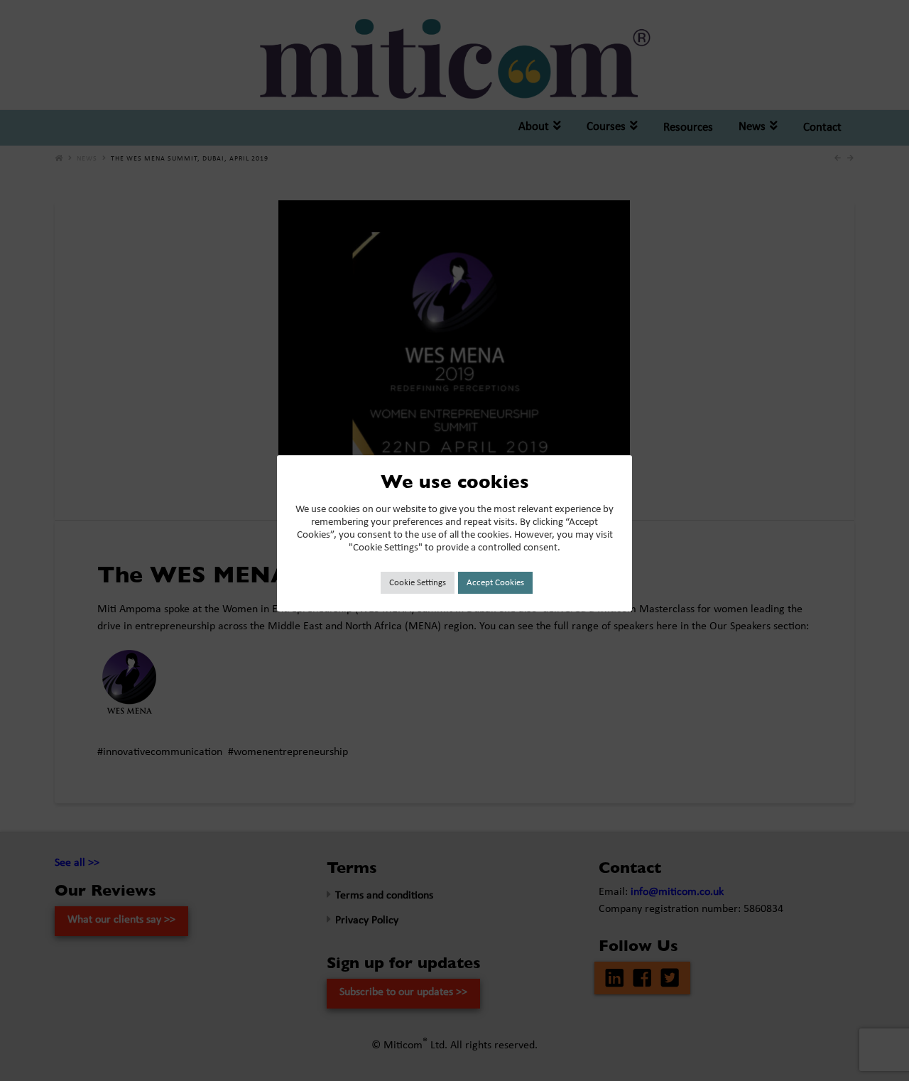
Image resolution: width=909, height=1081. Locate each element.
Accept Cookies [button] (495, 582)
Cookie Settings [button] (417, 582)
